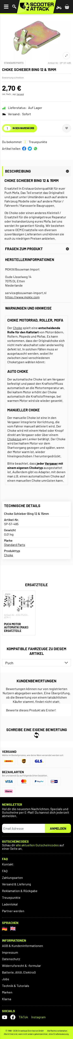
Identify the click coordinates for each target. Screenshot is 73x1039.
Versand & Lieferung (16, 884)
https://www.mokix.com (22, 297)
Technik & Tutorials (15, 986)
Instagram (38, 1017)
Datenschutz (11, 959)
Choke (17, 328)
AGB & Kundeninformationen (22, 946)
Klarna (6, 999)
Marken (7, 992)
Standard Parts (14, 62)
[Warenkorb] (67, 6)
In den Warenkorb (23, 128)
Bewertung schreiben (13, 77)
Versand (20, 94)
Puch (9, 663)
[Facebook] (12, 1017)
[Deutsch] (4, 928)
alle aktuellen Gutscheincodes (37, 845)
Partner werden (13, 911)
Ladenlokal (10, 904)
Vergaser (51, 463)
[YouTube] (4, 1017)
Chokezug (14, 439)
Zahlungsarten (12, 877)
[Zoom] (66, 55)
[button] (24, 149)
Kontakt (7, 864)
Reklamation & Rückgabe (20, 891)
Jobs (5, 979)
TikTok (23, 1017)
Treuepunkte (11, 897)
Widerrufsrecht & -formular (21, 965)
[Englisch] (12, 928)
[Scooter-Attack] (36, 6)
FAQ (5, 871)
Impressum (10, 952)
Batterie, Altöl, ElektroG (19, 972)
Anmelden (58, 828)
